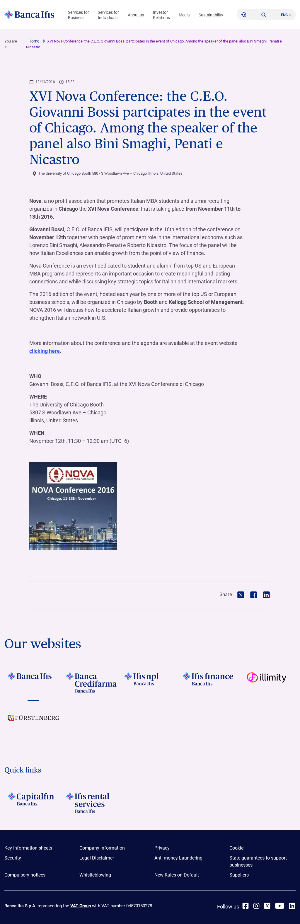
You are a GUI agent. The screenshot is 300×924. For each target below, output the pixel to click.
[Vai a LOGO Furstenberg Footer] (33, 722)
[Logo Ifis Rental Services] (92, 802)
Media (184, 15)
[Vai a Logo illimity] (266, 682)
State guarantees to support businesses (258, 861)
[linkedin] (292, 905)
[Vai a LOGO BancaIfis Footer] (33, 682)
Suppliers (239, 875)
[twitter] (267, 905)
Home (33, 41)
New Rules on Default (176, 875)
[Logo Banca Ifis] (29, 15)
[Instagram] (256, 905)
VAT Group (80, 905)
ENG (284, 15)
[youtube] (280, 905)
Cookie (236, 848)
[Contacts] (243, 14)
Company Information (102, 848)
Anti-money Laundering (178, 858)
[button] (263, 14)
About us (136, 15)
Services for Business (78, 15)
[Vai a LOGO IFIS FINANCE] (208, 682)
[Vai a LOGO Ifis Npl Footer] (150, 682)
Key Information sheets (28, 848)
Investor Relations (161, 15)
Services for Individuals (108, 15)
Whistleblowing (95, 875)
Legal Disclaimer (96, 858)
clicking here (44, 351)
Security (12, 858)
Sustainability (211, 15)
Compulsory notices (24, 875)
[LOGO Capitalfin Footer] (33, 802)
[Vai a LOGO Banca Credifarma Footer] (92, 682)
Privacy (162, 848)
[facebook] (245, 905)
